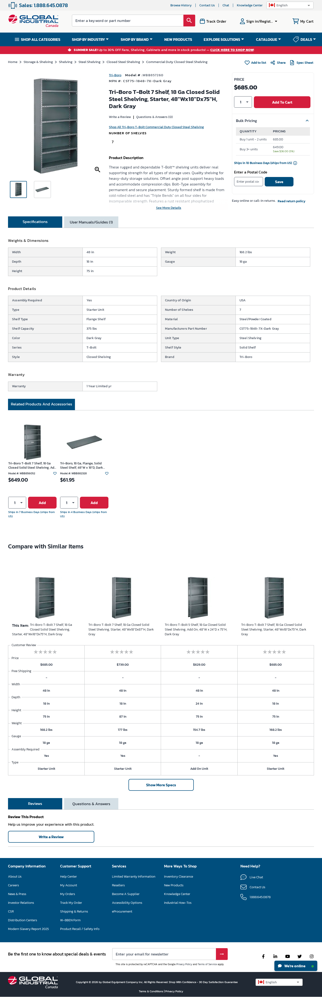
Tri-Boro (115, 75)
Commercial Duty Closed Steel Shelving (176, 61)
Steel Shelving (89, 61)
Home (12, 61)
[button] (290, 5)
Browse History (181, 5)
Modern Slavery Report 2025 (28, 928)
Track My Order (71, 902)
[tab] (35, 222)
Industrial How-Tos (177, 902)
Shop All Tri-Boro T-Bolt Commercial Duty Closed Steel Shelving (156, 127)
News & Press (17, 894)
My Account (68, 885)
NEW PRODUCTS (178, 39)
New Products (173, 885)
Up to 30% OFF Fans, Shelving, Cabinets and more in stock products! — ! (164, 50)
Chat (226, 5)
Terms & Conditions (151, 991)
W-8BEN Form (70, 920)
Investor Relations (21, 902)
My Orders (67, 894)
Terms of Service (207, 964)
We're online (294, 966)
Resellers (118, 885)
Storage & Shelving (38, 61)
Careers (13, 885)
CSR (11, 911)
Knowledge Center (250, 5)
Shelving (65, 61)
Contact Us (207, 5)
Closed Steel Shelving (123, 61)
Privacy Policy (184, 964)
